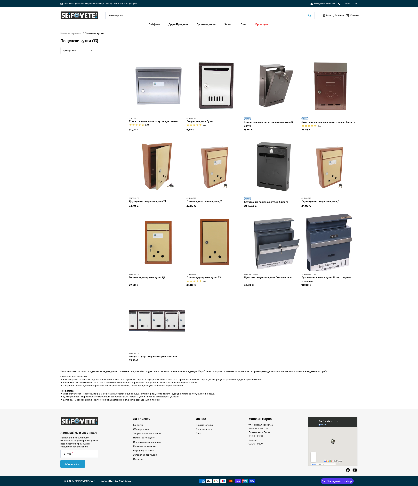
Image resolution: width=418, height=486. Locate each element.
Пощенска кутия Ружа (199, 121)
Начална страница (70, 33)
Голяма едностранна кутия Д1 (204, 201)
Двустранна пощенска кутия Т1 (147, 201)
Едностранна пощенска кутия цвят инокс (153, 121)
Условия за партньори (145, 454)
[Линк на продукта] (157, 95)
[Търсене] (310, 15)
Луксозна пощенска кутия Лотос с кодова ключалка (326, 279)
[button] (326, 15)
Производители (204, 429)
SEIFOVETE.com (85, 481)
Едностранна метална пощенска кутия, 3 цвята (268, 123)
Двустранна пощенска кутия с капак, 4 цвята (328, 122)
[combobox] (209, 15)
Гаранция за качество (144, 446)
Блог (198, 433)
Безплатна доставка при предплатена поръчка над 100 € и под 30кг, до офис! (100, 3)
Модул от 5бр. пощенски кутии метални (153, 356)
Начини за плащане (144, 437)
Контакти (138, 424)
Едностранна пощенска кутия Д (320, 201)
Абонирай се (72, 464)
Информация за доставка (147, 442)
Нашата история (205, 424)
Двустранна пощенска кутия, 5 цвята (266, 201)
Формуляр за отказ (143, 450)
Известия (138, 459)
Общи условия (141, 429)
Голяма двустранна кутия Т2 (203, 277)
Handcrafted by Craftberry (115, 481)
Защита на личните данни (147, 433)
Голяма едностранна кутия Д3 (147, 277)
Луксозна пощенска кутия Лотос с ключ (268, 277)
